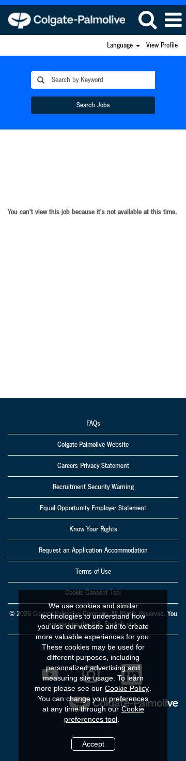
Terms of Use (93, 571)
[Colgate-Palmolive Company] (63, 19)
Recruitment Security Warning (93, 487)
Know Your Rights (93, 529)
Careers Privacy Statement (93, 465)
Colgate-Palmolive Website (93, 444)
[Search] (147, 19)
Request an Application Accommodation (93, 550)
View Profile (162, 45)
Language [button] (121, 45)
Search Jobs (93, 105)
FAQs (93, 423)
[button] (173, 20)
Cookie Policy (127, 688)
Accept (93, 744)
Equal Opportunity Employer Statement (93, 508)
